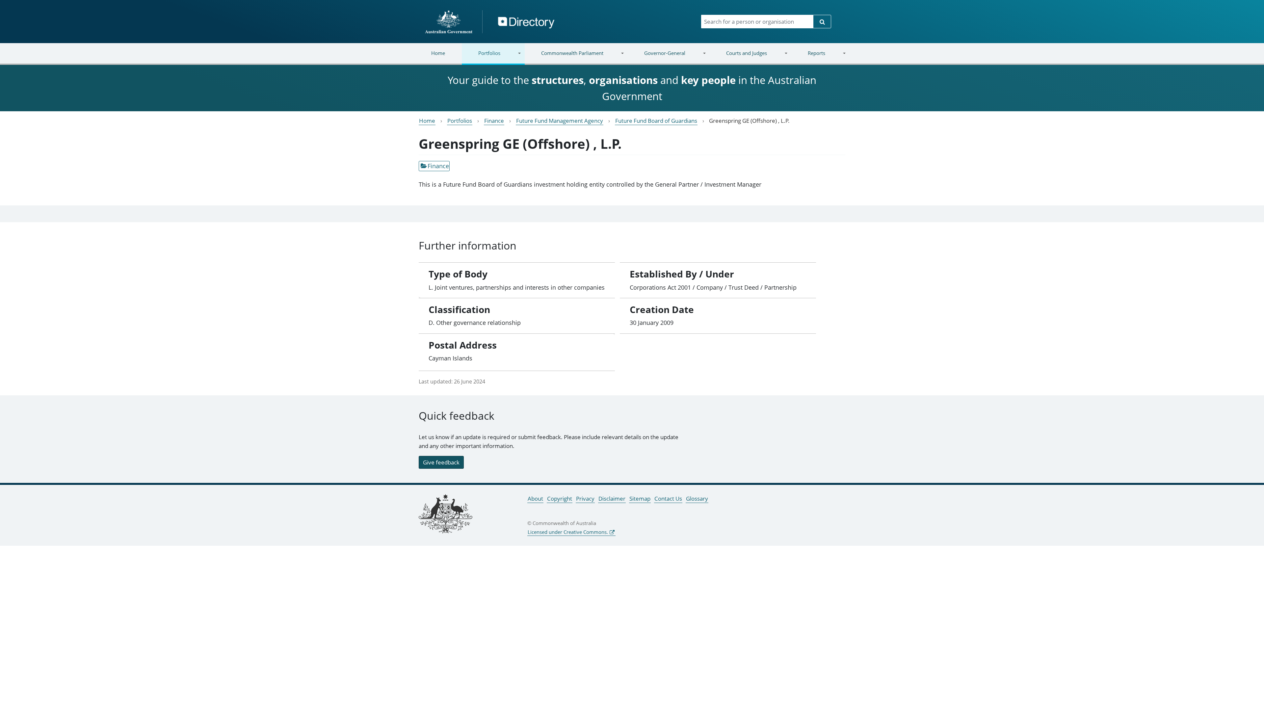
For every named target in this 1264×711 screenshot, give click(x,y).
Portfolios (481, 57)
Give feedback (441, 462)
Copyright (559, 498)
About (535, 498)
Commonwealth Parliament (564, 57)
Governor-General (656, 57)
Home (438, 53)
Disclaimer (611, 498)
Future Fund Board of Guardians (656, 120)
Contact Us (668, 498)
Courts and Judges (738, 57)
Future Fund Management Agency (559, 120)
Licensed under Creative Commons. (568, 532)
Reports (808, 57)
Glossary (697, 498)
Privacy (585, 498)
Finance (494, 120)
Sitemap (639, 498)
